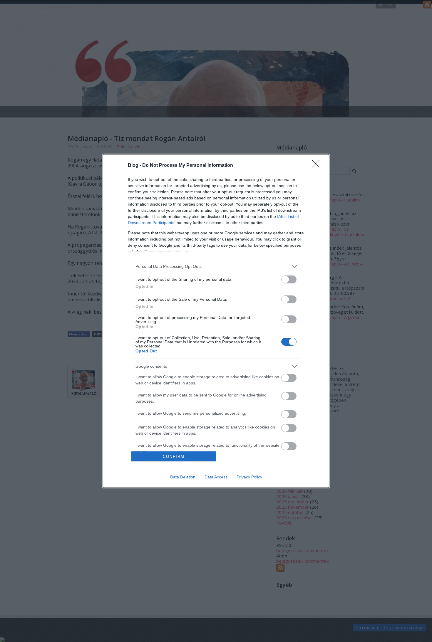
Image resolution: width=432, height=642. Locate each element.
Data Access (216, 477)
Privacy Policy (249, 477)
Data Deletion (182, 477)
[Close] (317, 165)
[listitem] (216, 266)
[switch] (289, 279)
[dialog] (216, 321)
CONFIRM (174, 456)
